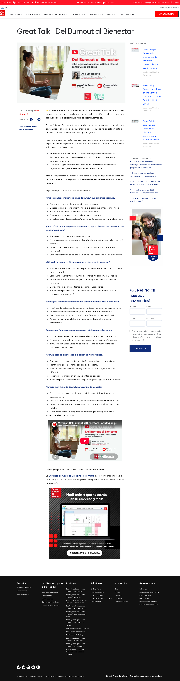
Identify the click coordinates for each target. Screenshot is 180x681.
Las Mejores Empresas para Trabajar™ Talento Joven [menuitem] (76, 601)
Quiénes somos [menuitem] (129, 14)
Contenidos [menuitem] (95, 14)
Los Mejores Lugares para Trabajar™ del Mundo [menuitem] (75, 596)
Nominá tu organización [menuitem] (50, 605)
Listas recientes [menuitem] (47, 596)
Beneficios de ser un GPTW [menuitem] (149, 592)
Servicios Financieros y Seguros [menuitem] (77, 629)
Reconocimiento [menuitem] (22, 594)
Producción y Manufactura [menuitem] (75, 632)
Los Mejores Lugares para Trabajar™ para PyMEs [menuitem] (75, 590)
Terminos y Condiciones (38, 676)
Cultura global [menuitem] (96, 602)
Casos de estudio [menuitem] (121, 602)
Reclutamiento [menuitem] (96, 589)
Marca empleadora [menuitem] (98, 595)
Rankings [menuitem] (78, 14)
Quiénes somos (22, 676)
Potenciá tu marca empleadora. (95, 2)
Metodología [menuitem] (144, 598)
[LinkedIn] (38, 119)
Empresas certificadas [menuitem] (50, 592)
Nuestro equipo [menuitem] (145, 595)
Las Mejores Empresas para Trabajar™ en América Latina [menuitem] (76, 607)
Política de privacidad (56, 676)
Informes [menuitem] (118, 595)
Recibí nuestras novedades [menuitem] (149, 605)
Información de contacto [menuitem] (148, 602)
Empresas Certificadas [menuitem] (55, 14)
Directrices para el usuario (74, 676)
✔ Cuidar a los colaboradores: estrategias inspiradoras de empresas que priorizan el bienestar (146, 165)
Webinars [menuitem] (118, 598)
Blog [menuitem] (116, 589)
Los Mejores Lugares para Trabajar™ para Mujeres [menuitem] (75, 621)
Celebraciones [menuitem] (47, 599)
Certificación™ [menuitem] (22, 591)
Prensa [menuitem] (117, 592)
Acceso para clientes (170, 7)
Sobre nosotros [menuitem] (144, 589)
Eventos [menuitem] (111, 14)
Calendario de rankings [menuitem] (50, 602)
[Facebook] (31, 119)
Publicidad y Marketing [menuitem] (74, 635)
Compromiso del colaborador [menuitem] (101, 598)
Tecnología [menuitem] (70, 625)
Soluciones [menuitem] (32, 14)
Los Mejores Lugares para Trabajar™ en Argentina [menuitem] (75, 639)
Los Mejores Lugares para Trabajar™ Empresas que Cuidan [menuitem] (75, 651)
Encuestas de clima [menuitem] (24, 587)
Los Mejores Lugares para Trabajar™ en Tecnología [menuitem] (75, 645)
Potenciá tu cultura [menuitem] (97, 592)
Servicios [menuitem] (15, 14)
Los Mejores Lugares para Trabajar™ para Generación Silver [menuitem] (76, 614)
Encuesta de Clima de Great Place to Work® (71, 476)
